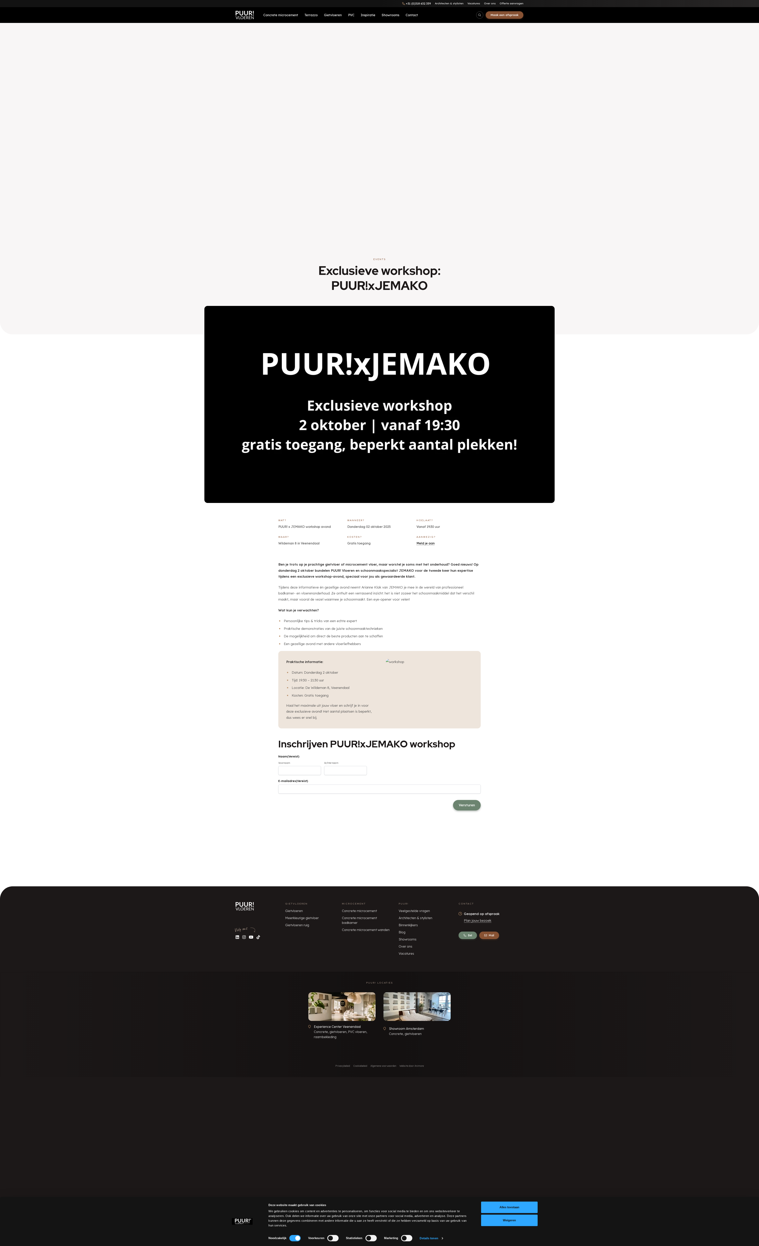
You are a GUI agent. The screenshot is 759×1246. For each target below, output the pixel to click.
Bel (470, 935)
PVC (351, 15)
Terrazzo (311, 15)
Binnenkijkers (408, 925)
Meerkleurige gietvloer (302, 918)
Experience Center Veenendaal (337, 1027)
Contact (412, 15)
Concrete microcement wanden (366, 930)
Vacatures (473, 3)
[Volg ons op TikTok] (258, 937)
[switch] (333, 1238)
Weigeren (509, 1220)
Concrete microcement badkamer (359, 920)
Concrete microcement (280, 15)
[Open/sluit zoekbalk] (479, 15)
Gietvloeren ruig (297, 925)
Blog (402, 932)
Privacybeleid (342, 1065)
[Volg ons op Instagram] (244, 937)
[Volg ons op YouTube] (251, 937)
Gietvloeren (333, 15)
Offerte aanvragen (511, 3)
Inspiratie (368, 15)
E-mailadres (293, 781)
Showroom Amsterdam (406, 1029)
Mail (491, 935)
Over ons (490, 3)
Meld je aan (425, 543)
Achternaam (331, 762)
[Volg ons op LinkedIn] (237, 937)
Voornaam (284, 762)
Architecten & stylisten (449, 3)
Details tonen (429, 1238)
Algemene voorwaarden (383, 1065)
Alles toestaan (509, 1207)
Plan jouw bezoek (477, 920)
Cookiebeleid (360, 1065)
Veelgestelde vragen (414, 911)
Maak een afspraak (504, 15)
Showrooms (390, 15)
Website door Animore (411, 1065)
